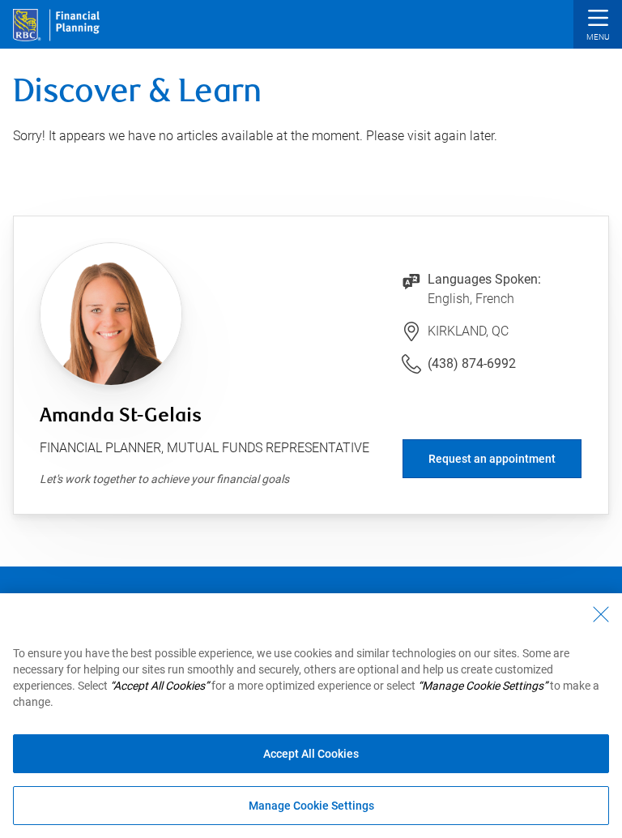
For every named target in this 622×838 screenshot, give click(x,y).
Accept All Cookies (311, 753)
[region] (311, 715)
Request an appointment (492, 458)
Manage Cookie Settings (311, 805)
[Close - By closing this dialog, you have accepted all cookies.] (601, 614)
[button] (597, 26)
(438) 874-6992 (472, 363)
